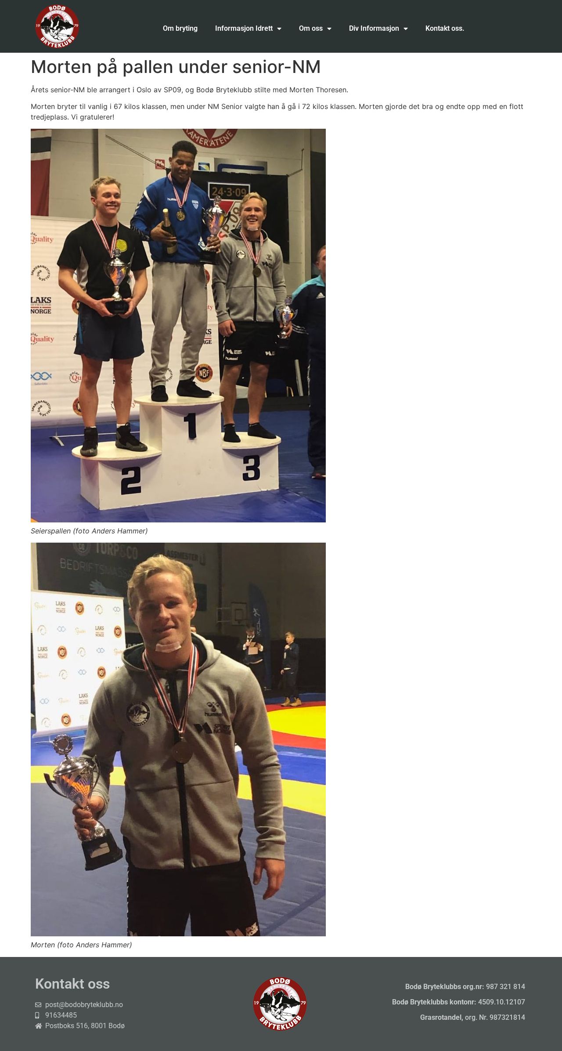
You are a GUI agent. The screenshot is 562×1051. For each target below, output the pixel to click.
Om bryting (180, 28)
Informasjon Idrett (244, 28)
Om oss (311, 28)
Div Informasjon (374, 28)
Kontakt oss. (445, 28)
